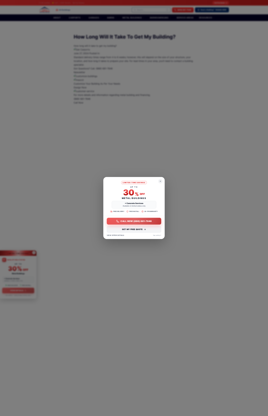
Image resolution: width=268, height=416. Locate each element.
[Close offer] (160, 181)
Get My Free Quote (132, 229)
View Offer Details (115, 235)
